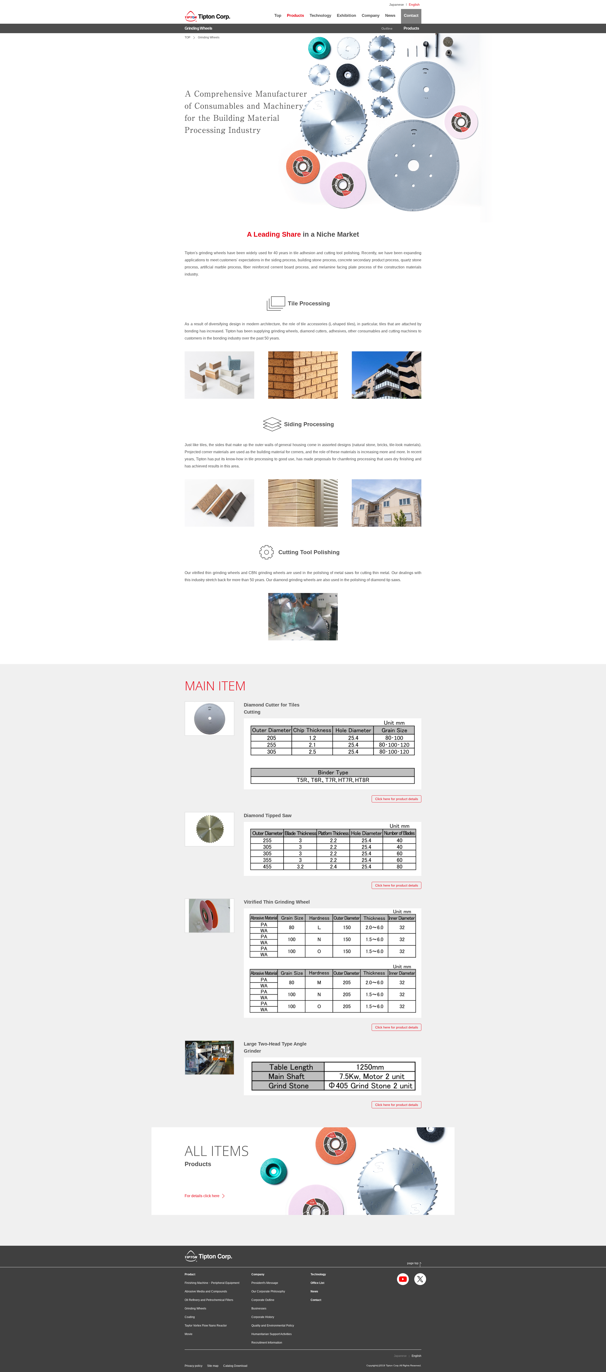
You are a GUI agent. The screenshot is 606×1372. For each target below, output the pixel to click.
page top (413, 1263)
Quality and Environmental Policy (272, 1325)
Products (411, 28)
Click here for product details (396, 799)
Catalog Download (235, 1365)
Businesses (258, 1308)
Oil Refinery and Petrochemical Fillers (209, 1300)
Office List (317, 1283)
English (414, 4)
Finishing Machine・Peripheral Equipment (212, 1283)
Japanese (396, 4)
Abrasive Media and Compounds (206, 1291)
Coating (190, 1317)
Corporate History (262, 1317)
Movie (188, 1334)
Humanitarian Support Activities (271, 1334)
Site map (212, 1365)
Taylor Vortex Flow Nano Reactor (206, 1325)
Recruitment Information (266, 1342)
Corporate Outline (262, 1300)
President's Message (264, 1283)
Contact (316, 1300)
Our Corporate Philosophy (268, 1291)
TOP (187, 37)
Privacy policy (193, 1365)
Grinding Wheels (195, 1308)
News (314, 1291)
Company (257, 1274)
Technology (318, 1274)
